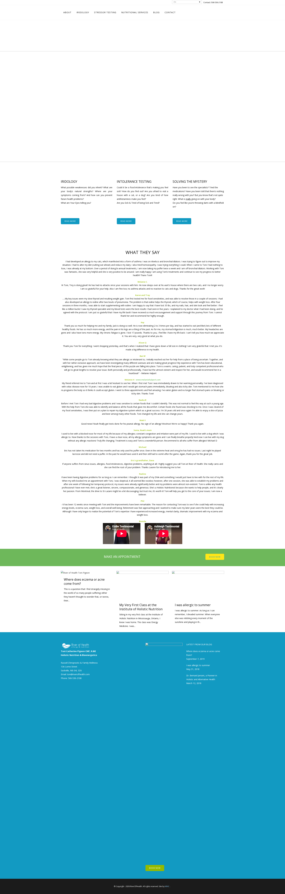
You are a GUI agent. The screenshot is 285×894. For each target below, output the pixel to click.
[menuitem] (187, 2)
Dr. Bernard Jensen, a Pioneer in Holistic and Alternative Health (201, 677)
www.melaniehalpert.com (148, 379)
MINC (167, 886)
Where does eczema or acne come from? (84, 581)
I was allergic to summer (193, 605)
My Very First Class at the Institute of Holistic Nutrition (141, 607)
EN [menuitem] (175, 2)
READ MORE (70, 221)
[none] (187, 2)
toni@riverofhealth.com (78, 674)
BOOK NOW (214, 556)
